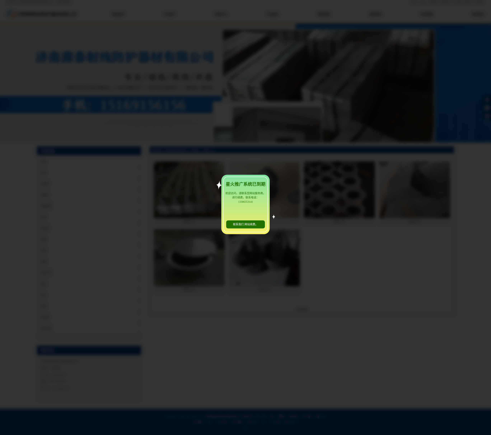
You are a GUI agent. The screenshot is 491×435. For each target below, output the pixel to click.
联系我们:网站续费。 (245, 224)
